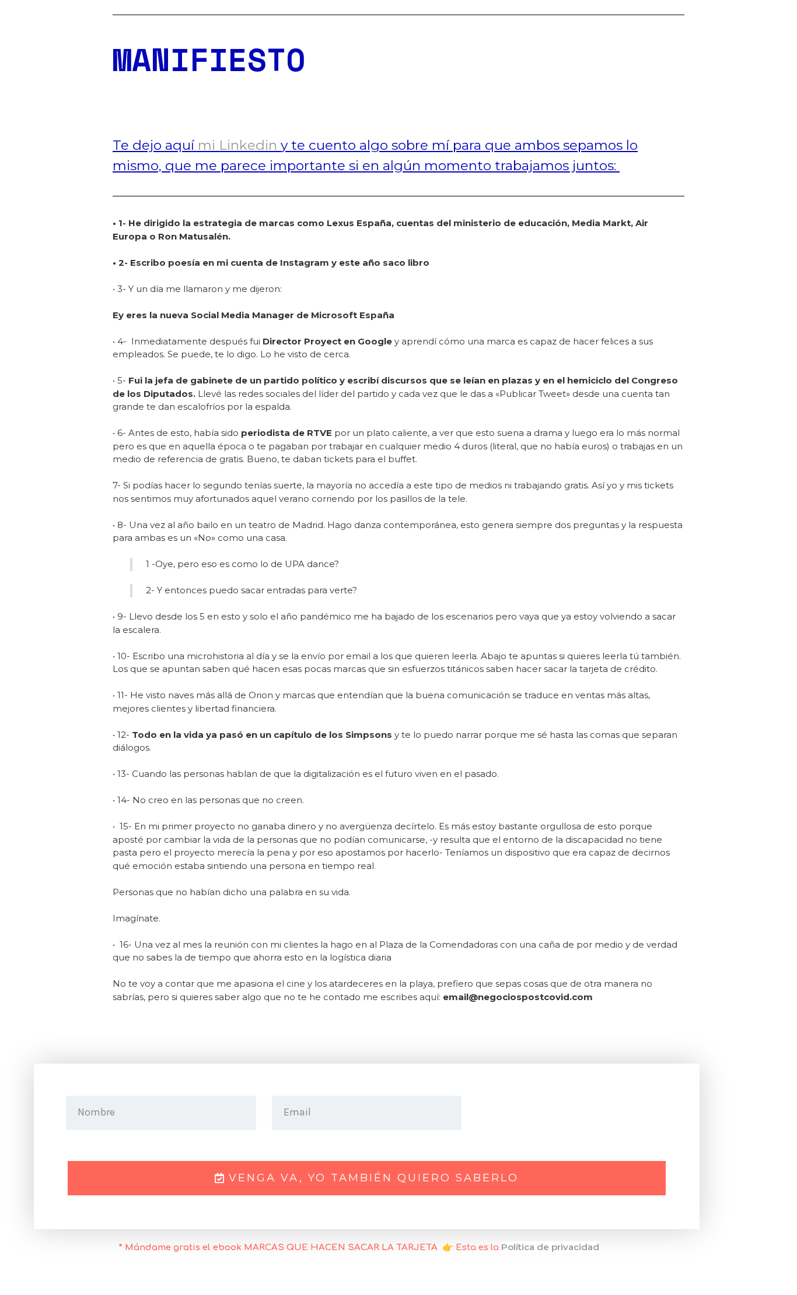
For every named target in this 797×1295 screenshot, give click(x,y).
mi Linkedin (239, 145)
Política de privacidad (550, 1246)
